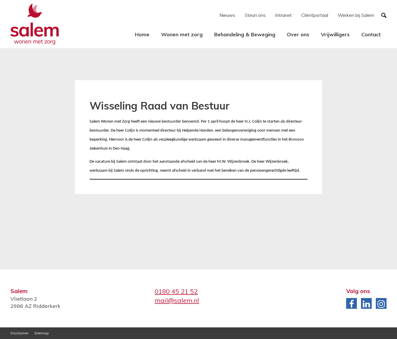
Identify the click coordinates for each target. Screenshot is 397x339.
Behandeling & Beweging (244, 34)
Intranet (283, 15)
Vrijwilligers (335, 34)
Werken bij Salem (356, 15)
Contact (371, 34)
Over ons (298, 34)
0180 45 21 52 (176, 291)
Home (142, 34)
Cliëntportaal (314, 15)
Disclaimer (19, 333)
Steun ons (255, 15)
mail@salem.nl (177, 300)
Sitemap (41, 333)
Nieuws (227, 15)
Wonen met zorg (182, 34)
